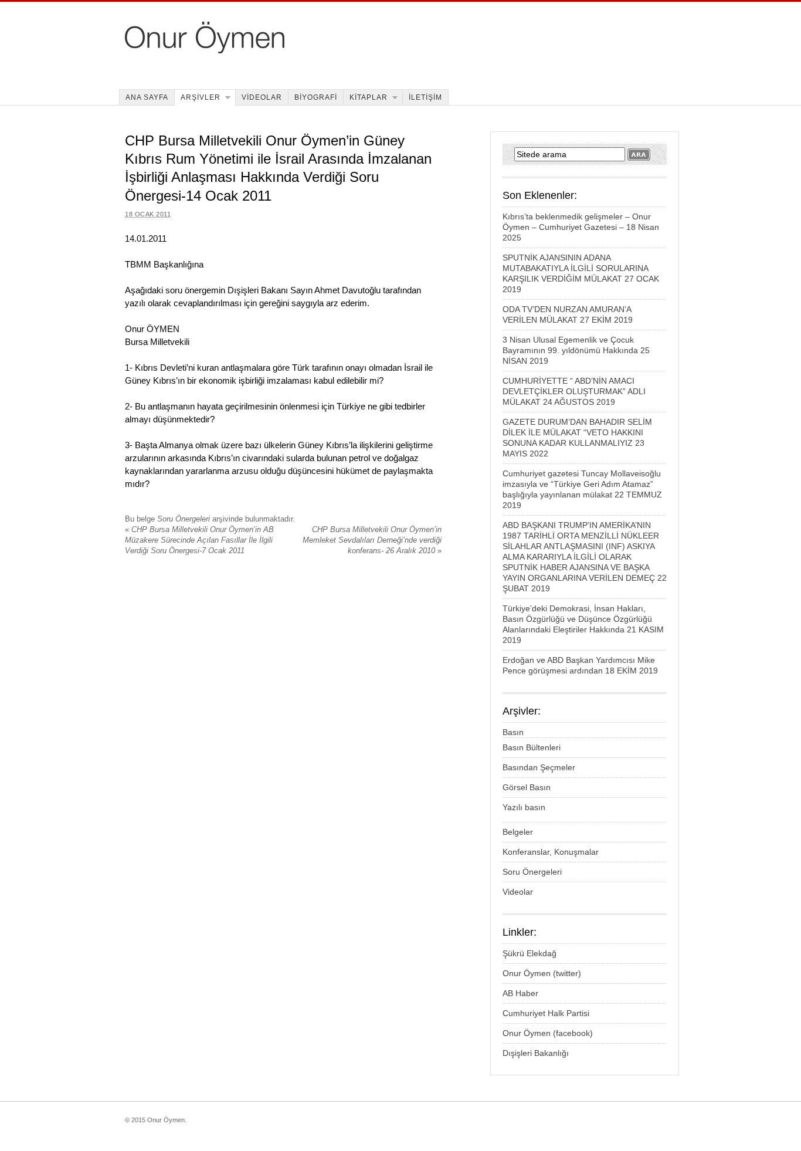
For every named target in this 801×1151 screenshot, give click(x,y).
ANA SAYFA (146, 97)
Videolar (518, 891)
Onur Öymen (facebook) (548, 1033)
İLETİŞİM (425, 97)
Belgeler (518, 832)
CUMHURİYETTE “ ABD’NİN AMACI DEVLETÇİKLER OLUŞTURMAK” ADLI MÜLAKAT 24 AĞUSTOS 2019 (574, 391)
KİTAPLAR (368, 97)
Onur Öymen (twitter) (542, 973)
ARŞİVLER (200, 97)
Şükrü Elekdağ (529, 953)
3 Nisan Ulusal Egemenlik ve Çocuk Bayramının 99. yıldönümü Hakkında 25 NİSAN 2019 (576, 350)
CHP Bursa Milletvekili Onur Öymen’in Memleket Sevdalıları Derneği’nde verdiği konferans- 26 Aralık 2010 (372, 540)
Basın (513, 732)
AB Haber (520, 993)
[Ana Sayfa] (284, 50)
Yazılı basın (524, 807)
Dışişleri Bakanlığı (536, 1053)
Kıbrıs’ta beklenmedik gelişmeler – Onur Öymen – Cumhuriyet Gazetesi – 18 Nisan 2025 (581, 227)
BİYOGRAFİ (315, 97)
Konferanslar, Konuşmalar (551, 852)
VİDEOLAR (262, 97)
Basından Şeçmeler (539, 767)
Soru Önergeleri (183, 518)
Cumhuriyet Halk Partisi (546, 1013)
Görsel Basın (527, 787)
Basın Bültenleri (532, 747)
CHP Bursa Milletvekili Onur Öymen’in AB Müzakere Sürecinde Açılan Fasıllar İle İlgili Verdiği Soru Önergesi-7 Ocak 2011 (199, 540)
